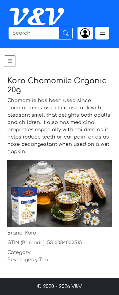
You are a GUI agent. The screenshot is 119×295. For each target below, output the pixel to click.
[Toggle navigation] (102, 33)
